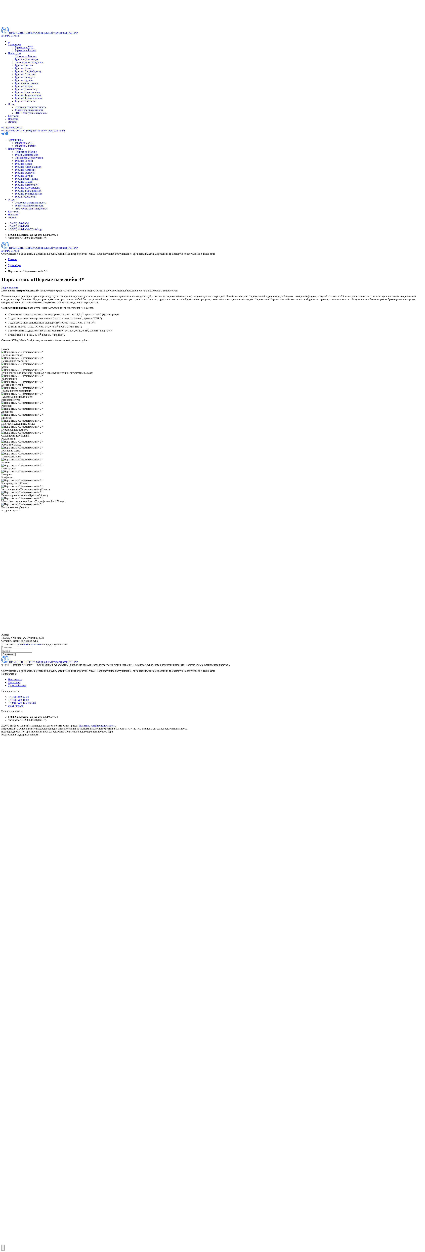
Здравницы (14, 44)
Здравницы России (25, 50)
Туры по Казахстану (26, 89)
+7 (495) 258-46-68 (33, 130)
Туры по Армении (25, 74)
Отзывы (12, 122)
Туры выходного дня (26, 59)
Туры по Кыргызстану (27, 92)
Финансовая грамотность (29, 110)
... (9, 41)
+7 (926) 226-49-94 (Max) (22, 702)
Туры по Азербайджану (28, 71)
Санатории (14, 682)
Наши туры (14, 53)
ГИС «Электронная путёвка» (31, 113)
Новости (13, 119)
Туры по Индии (24, 86)
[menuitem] (43, 820)
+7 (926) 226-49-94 (54, 130)
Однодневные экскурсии (29, 62)
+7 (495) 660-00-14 (11, 127)
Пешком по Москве (26, 56)
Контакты (13, 116)
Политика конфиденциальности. (97, 725)
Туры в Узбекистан (25, 101)
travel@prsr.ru (15, 705)
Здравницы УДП (24, 47)
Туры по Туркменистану (28, 98)
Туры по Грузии (24, 80)
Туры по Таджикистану (28, 95)
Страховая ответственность (30, 107)
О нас (11, 104)
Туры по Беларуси (25, 77)
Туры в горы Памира (26, 83)
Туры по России (24, 65)
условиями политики (30, 644)
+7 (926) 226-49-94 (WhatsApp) (25, 229)
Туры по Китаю (23, 68)
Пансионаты (15, 679)
